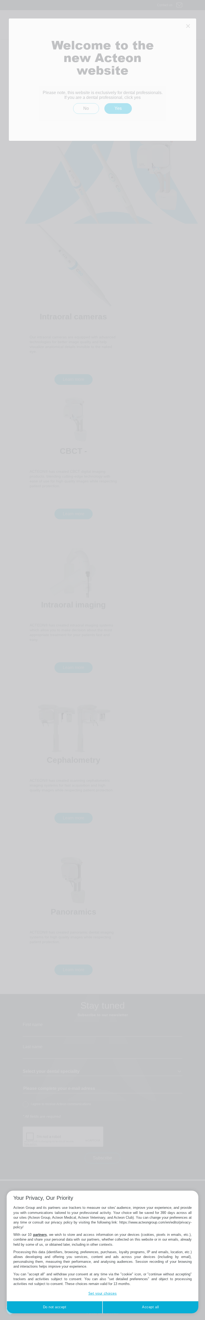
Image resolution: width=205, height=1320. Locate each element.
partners (40, 1235)
